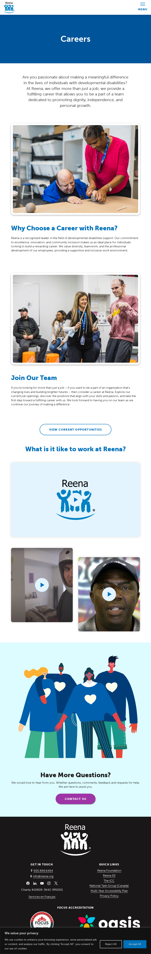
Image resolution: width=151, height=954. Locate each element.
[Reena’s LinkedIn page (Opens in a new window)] (34, 883)
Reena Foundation (109, 870)
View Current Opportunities (75, 429)
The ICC (109, 880)
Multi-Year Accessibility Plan (109, 891)
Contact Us (75, 799)
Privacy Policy (109, 896)
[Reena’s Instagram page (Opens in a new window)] (48, 883)
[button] (75, 500)
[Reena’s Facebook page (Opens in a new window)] (27, 883)
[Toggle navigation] (142, 7)
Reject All (111, 944)
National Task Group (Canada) (109, 885)
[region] (75, 941)
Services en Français (42, 896)
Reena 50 (109, 875)
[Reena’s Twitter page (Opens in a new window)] (55, 883)
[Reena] (75, 840)
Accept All (135, 944)
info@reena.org (43, 876)
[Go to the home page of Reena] (9, 7)
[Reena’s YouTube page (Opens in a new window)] (41, 883)
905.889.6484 (43, 870)
